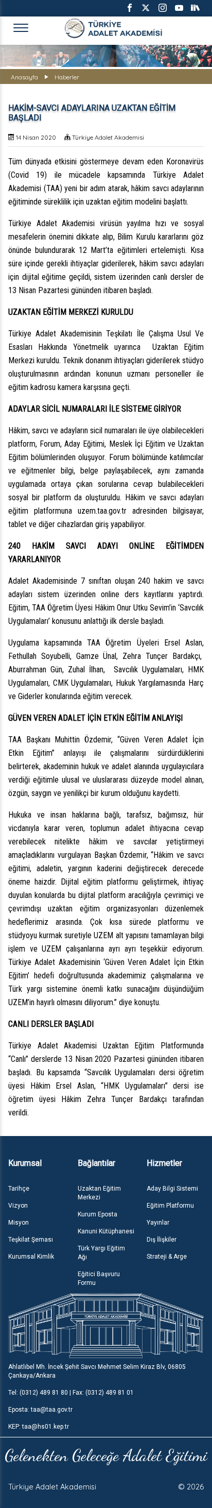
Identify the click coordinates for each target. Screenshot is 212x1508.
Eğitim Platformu (170, 1205)
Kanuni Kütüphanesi (106, 1231)
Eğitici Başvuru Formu (99, 1278)
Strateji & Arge (167, 1256)
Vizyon (18, 1205)
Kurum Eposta (97, 1214)
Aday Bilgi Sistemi (172, 1188)
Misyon (18, 1222)
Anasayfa (24, 77)
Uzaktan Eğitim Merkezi (99, 1193)
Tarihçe (18, 1188)
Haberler (67, 77)
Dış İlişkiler (161, 1239)
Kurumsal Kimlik (31, 1256)
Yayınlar (158, 1222)
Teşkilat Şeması (30, 1239)
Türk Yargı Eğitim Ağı (101, 1253)
